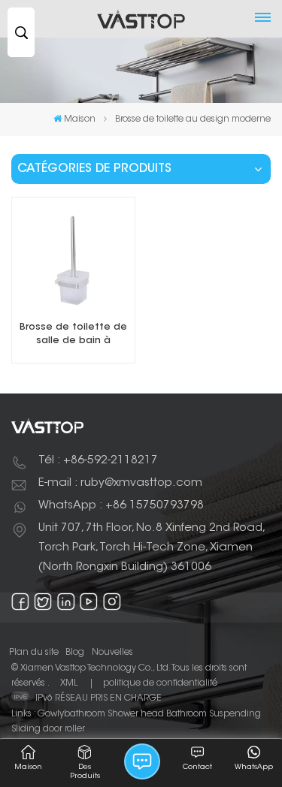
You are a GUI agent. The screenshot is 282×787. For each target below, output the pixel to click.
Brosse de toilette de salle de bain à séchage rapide (73, 335)
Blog (74, 652)
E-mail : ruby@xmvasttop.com (120, 483)
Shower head (136, 714)
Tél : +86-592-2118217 (98, 460)
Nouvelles (112, 652)
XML (68, 683)
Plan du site (34, 652)
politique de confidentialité (160, 683)
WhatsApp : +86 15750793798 (121, 505)
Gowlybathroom (71, 714)
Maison (80, 119)
